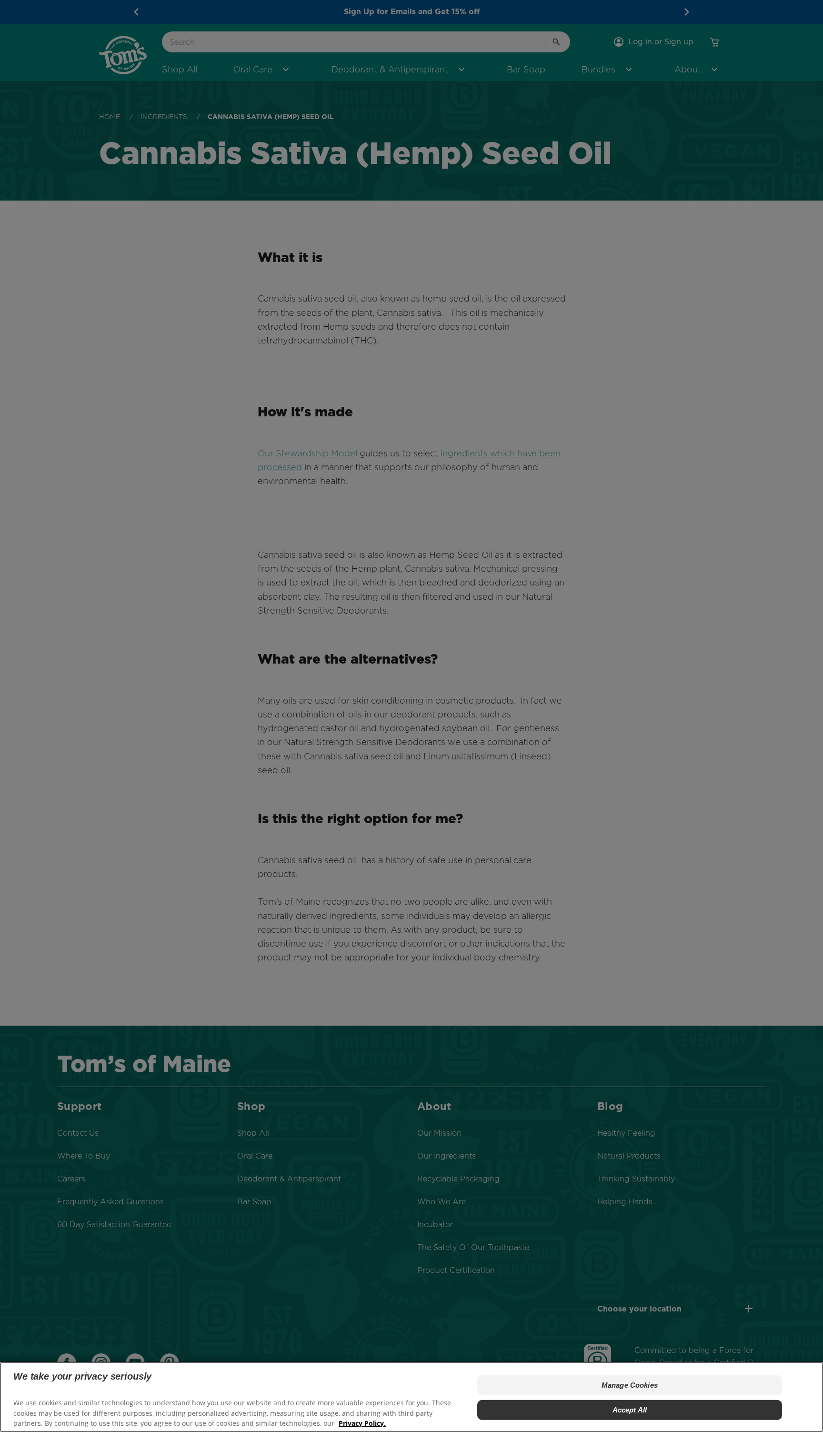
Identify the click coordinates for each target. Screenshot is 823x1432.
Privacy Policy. (362, 1422)
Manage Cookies (630, 1385)
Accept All (629, 1410)
